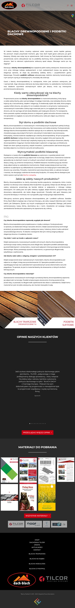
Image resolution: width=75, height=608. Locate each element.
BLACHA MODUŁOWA (37, 564)
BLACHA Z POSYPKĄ (37, 569)
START (37, 540)
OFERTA (37, 545)
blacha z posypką (29, 175)
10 (43, 423)
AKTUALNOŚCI (37, 547)
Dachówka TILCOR (37, 542)
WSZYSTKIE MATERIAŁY (37, 516)
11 (45, 423)
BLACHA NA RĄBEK (37, 559)
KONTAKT (37, 550)
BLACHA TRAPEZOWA (37, 554)
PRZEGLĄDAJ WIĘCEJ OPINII (36, 432)
